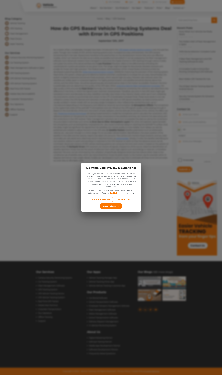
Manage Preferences (101, 199)
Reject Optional (123, 199)
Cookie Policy (115, 193)
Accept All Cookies (111, 206)
